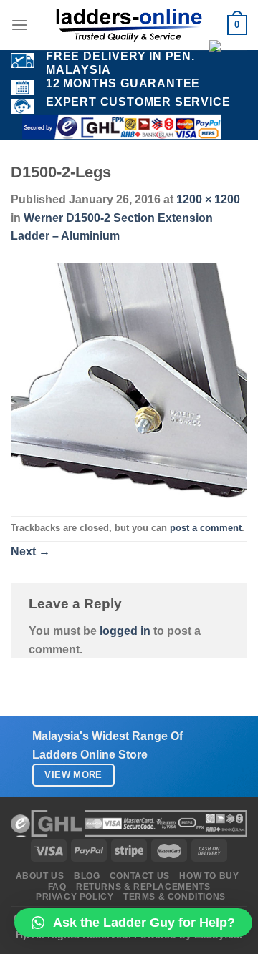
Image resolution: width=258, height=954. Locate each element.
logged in (125, 631)
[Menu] (19, 24)
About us (40, 876)
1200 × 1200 (208, 199)
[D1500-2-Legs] (129, 380)
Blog (87, 876)
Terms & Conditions (174, 897)
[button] (133, 922)
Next (30, 551)
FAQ (57, 887)
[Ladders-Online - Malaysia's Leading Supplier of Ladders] (129, 25)
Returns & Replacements (143, 887)
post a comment (206, 527)
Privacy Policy (75, 897)
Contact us (140, 876)
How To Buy (209, 876)
